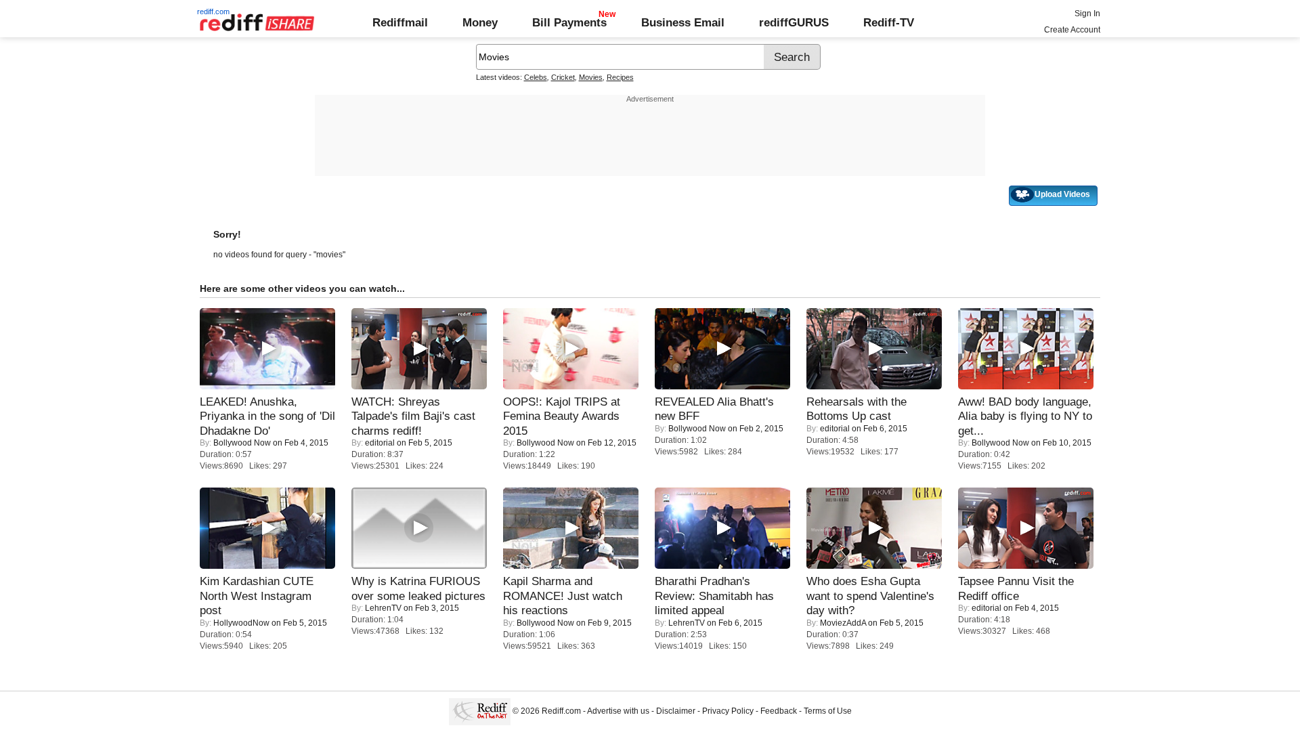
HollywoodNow (241, 623)
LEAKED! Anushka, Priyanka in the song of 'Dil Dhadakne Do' (267, 416)
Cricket (563, 77)
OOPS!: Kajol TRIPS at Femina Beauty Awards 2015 (561, 416)
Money (480, 22)
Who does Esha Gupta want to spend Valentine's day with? (870, 595)
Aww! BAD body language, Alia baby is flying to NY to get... (1025, 416)
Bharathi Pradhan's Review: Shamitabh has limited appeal (714, 595)
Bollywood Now (242, 443)
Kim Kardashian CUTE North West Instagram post (256, 595)
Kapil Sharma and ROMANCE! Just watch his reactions (562, 595)
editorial (380, 443)
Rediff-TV (888, 22)
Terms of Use (828, 711)
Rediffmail (400, 22)
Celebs (535, 77)
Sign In (1087, 13)
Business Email (682, 22)
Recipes (620, 77)
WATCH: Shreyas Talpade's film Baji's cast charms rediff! (413, 416)
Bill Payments (569, 22)
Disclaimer (675, 711)
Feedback (778, 711)
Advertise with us (618, 711)
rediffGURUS (794, 22)
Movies (591, 77)
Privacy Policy (728, 711)
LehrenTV (383, 608)
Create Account (1072, 30)
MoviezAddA (843, 623)
